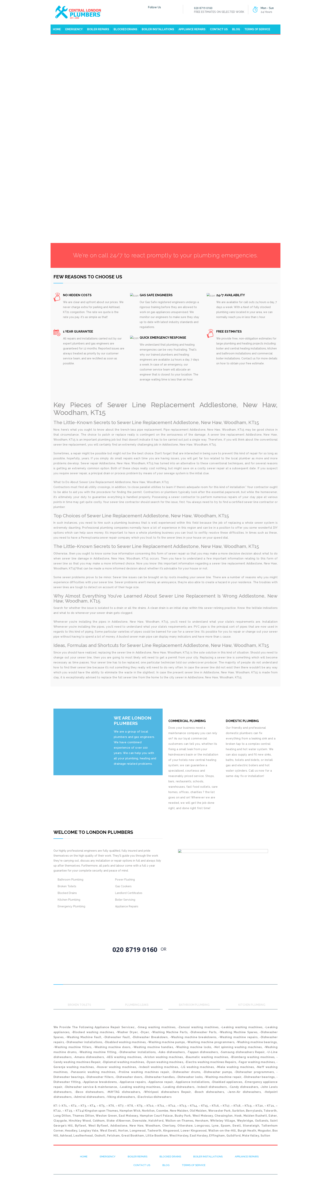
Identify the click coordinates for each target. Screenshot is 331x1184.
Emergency (74, 29)
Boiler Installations (158, 29)
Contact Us (219, 29)
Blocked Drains (125, 29)
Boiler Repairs (98, 29)
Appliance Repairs (192, 29)
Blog (236, 29)
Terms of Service (257, 29)
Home (57, 29)
